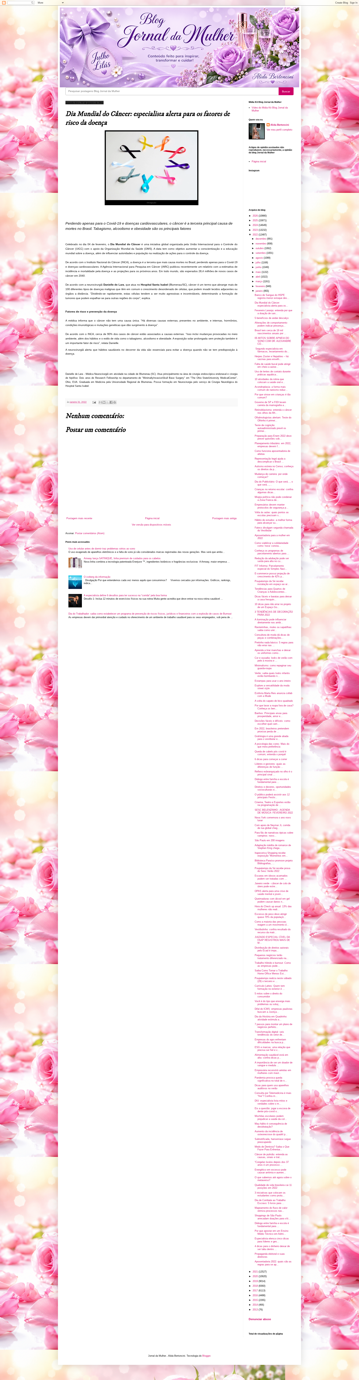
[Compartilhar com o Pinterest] (114, 402)
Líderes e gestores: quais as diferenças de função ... (270, 765)
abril (258, 276)
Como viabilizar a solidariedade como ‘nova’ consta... (271, 544)
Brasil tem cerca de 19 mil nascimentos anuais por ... (270, 332)
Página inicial (152, 518)
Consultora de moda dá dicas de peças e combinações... (272, 636)
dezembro (261, 238)
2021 (256, 1271)
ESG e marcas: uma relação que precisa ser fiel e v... (272, 1049)
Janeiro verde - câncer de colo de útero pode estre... (273, 885)
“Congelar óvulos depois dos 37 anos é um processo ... (272, 1163)
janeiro (259, 291)
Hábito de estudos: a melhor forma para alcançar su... (273, 521)
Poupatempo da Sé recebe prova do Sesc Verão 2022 (272, 870)
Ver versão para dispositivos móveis (151, 524)
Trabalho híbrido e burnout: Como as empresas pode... (273, 964)
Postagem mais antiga (224, 518)
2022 (256, 234)
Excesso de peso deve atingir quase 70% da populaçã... (271, 915)
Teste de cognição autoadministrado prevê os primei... (270, 428)
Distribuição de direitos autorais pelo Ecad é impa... (272, 949)
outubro (260, 248)
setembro (261, 253)
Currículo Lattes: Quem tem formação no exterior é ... (270, 987)
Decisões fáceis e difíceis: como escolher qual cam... (272, 722)
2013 (256, 1309)
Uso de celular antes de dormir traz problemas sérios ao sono (101, 548)
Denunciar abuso (260, 1319)
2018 (256, 1285)
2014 (256, 1304)
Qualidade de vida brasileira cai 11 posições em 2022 (273, 1186)
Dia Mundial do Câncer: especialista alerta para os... (271, 304)
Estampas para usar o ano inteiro (273, 680)
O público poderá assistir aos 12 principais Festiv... (272, 796)
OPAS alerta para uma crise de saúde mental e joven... (271, 892)
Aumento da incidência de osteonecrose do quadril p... (271, 1133)
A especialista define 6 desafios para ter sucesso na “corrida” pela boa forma (125, 595)
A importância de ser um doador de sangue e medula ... (273, 1064)
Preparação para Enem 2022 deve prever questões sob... (273, 437)
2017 (256, 1290)
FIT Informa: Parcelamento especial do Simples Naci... (271, 567)
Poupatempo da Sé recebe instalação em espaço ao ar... (272, 583)
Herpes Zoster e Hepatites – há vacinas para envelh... (272, 358)
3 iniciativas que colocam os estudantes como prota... (270, 1194)
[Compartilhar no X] (107, 402)
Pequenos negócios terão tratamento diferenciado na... (272, 957)
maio (259, 272)
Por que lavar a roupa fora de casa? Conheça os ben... (274, 707)
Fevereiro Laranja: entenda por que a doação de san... (273, 312)
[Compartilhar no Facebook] (111, 402)
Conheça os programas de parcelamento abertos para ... (272, 552)
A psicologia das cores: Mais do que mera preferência (272, 745)
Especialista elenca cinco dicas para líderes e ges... (272, 1240)
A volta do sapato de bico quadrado (274, 700)
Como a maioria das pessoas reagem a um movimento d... (272, 923)
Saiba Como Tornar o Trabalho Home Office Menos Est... (271, 972)
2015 (256, 1300)
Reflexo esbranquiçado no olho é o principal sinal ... (273, 773)
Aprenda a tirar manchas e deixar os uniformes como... (273, 652)
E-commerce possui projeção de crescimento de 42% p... (272, 575)
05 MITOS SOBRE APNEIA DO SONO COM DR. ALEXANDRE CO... (273, 341)
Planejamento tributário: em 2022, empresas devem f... (273, 445)
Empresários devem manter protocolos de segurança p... (271, 506)
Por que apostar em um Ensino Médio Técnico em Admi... (271, 1232)
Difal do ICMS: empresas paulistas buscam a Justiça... (273, 1010)
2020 (256, 1276)
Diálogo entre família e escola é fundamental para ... (272, 781)
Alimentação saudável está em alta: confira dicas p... (271, 1056)
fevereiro (261, 286)
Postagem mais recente (79, 518)
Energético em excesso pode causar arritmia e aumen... (270, 1171)
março (259, 281)
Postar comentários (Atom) (89, 533)
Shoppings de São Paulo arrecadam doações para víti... (273, 1217)
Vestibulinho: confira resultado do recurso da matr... (273, 931)
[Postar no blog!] (104, 402)
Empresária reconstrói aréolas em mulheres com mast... (273, 1072)
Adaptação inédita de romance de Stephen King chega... (273, 847)
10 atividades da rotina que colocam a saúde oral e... (270, 381)
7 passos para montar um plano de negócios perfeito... (273, 1026)
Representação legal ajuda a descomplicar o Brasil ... (270, 460)
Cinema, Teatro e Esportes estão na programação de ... (272, 804)
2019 (256, 1281)
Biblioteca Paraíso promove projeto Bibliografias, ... (274, 862)
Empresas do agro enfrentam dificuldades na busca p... (270, 1041)
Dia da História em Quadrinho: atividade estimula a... (271, 1018)
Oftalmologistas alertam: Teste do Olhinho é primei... (273, 419)
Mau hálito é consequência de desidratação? (271, 1125)
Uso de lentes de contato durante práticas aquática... (273, 373)
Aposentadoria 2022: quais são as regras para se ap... (273, 1263)
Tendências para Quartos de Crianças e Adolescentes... (271, 590)
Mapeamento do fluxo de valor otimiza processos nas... (271, 1209)
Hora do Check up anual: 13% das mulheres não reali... (273, 908)
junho (259, 267)
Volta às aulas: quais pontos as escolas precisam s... (272, 514)
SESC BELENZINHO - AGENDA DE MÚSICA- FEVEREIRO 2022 (274, 811)
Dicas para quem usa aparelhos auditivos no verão (272, 1087)
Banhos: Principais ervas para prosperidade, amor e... (271, 715)
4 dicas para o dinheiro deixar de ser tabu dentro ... (272, 1248)
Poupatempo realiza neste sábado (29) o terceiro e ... (273, 980)
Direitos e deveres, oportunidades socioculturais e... (273, 788)
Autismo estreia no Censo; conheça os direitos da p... (274, 468)
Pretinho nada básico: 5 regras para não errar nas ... (274, 644)
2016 (256, 1295)
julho (258, 262)
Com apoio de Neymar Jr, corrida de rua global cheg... (272, 827)
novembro (261, 243)
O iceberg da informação (97, 576)
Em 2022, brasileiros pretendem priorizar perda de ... (272, 730)
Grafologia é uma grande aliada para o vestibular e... (271, 738)
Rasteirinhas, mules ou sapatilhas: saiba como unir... (273, 629)
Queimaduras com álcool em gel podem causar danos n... (272, 900)
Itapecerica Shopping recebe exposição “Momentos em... (271, 854)
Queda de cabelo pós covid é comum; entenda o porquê (270, 753)
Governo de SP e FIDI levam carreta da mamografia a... (270, 404)
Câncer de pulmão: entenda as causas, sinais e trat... (271, 1156)
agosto (260, 257)
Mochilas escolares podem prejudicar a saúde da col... (271, 1117)
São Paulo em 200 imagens (270, 840)
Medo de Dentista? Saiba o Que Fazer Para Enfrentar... (272, 1148)
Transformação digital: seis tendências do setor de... (269, 1033)
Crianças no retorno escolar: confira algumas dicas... (274, 491)
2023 (256, 230)
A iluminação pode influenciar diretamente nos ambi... (270, 621)
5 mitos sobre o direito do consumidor (268, 995)
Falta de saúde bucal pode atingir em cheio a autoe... (273, 365)
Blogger (206, 1355)
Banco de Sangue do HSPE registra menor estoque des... (272, 296)
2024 (256, 225)
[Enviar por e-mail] (100, 402)
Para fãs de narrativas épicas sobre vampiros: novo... (274, 834)
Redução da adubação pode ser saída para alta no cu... (272, 560)
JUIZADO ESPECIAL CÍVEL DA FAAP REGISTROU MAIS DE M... (272, 940)
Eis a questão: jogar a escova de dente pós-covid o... (272, 1110)
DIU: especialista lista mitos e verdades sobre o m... (271, 1102)
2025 (256, 220)
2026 (256, 215)
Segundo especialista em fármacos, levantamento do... (272, 350)
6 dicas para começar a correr (271, 759)
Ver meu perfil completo (279, 129)
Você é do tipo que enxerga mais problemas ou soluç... (272, 1003)
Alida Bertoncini (279, 124)
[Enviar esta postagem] (93, 402)
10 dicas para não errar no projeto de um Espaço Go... (273, 606)
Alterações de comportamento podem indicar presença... (271, 324)
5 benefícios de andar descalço (272, 318)
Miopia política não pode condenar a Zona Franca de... (273, 498)
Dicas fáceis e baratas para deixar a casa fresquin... (273, 598)
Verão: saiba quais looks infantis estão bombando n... (272, 675)
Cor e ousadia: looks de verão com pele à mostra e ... (273, 659)
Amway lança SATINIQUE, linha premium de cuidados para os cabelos (122, 558)
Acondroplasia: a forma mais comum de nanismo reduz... (271, 388)
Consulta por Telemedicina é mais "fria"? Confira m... (273, 1094)
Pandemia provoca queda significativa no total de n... (271, 1079)
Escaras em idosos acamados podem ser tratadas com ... (271, 877)
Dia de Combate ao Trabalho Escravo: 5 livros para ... (270, 1202)
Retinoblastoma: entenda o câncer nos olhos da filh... (273, 411)
